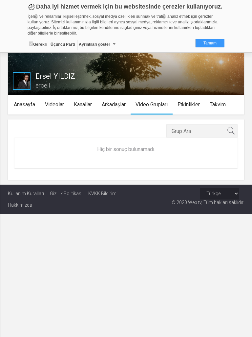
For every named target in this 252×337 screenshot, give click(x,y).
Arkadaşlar (114, 104)
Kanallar (83, 104)
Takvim (218, 104)
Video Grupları (152, 104)
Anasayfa (24, 104)
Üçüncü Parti (63, 44)
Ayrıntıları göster (94, 44)
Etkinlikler (189, 104)
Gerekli (40, 44)
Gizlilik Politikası (66, 193)
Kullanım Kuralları (26, 193)
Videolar (54, 104)
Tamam (210, 43)
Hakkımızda (20, 205)
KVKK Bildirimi (102, 193)
